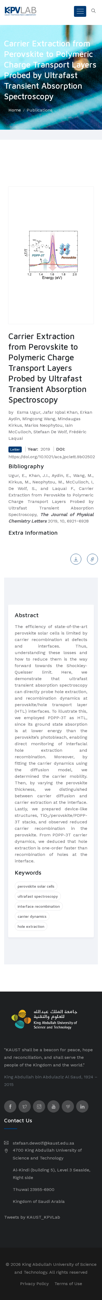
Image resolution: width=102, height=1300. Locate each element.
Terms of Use (68, 1283)
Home (14, 110)
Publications (39, 110)
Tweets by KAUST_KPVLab (32, 1217)
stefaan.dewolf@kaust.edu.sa (43, 1143)
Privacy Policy (34, 1283)
